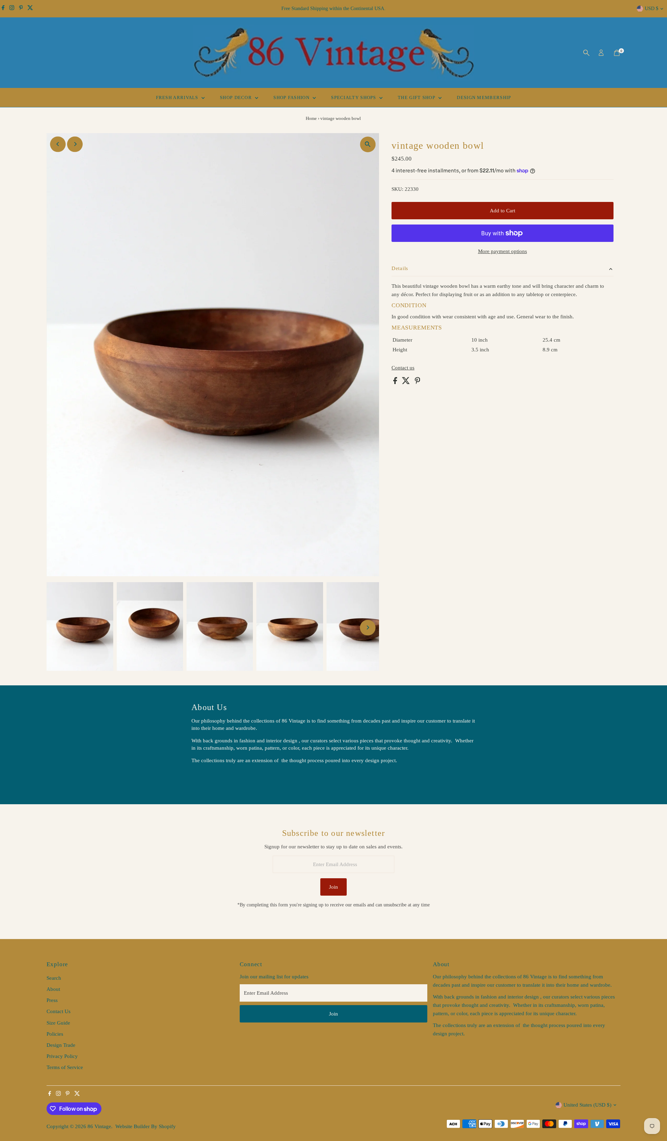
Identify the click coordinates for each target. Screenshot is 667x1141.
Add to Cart (502, 210)
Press (52, 1000)
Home (311, 118)
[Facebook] (3, 8)
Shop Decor (236, 97)
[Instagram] (12, 8)
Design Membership (484, 97)
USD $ (651, 8)
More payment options (502, 251)
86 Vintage (99, 1126)
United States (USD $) (587, 1105)
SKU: (397, 189)
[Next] (75, 144)
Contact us (403, 367)
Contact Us (59, 1011)
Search (54, 978)
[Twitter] (30, 8)
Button (206, 778)
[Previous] (58, 144)
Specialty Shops (354, 97)
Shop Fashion (292, 97)
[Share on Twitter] (406, 382)
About (53, 989)
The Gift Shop (417, 97)
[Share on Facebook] (395, 382)
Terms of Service (65, 1067)
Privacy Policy (62, 1056)
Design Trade (61, 1045)
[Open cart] (616, 53)
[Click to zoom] (368, 144)
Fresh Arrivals (178, 97)
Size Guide (58, 1023)
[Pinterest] (21, 8)
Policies (55, 1034)
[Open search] (586, 53)
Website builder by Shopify (145, 1126)
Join (333, 887)
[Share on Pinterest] (417, 382)
